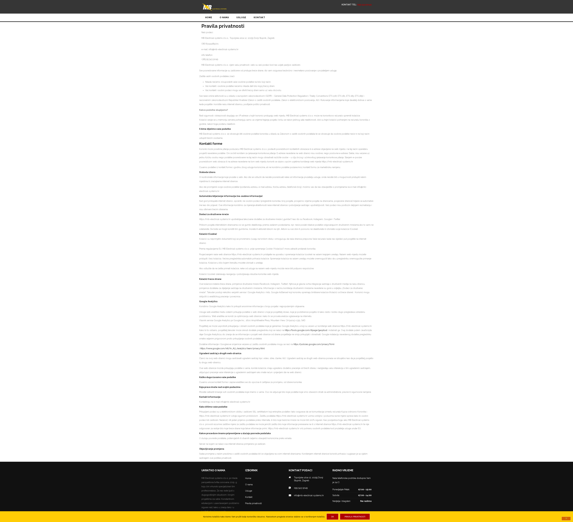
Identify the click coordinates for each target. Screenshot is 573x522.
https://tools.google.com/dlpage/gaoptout (306, 330)
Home (248, 478)
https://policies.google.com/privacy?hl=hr (314, 344)
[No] (566, 519)
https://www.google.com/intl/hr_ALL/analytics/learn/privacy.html (232, 348)
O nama (249, 484)
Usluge (248, 491)
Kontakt (248, 497)
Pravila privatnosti (253, 503)
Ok (332, 516)
